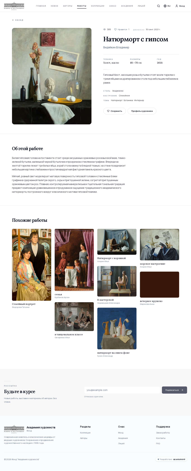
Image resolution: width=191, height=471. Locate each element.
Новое (54, 6)
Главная (41, 6)
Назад (19, 20)
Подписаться (172, 390)
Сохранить (116, 111)
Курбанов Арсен (62, 297)
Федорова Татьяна (20, 307)
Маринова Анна (147, 304)
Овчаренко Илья (62, 337)
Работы (81, 6)
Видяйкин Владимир (116, 47)
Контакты (160, 438)
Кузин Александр (105, 356)
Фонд (120, 432)
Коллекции (97, 6)
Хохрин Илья (103, 261)
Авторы (67, 6)
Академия (127, 6)
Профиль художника (142, 111)
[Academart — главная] (14, 6)
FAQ (158, 443)
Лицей (141, 6)
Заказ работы (163, 432)
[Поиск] (158, 6)
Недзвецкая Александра (108, 303)
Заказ (112, 6)
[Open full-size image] (52, 76)
